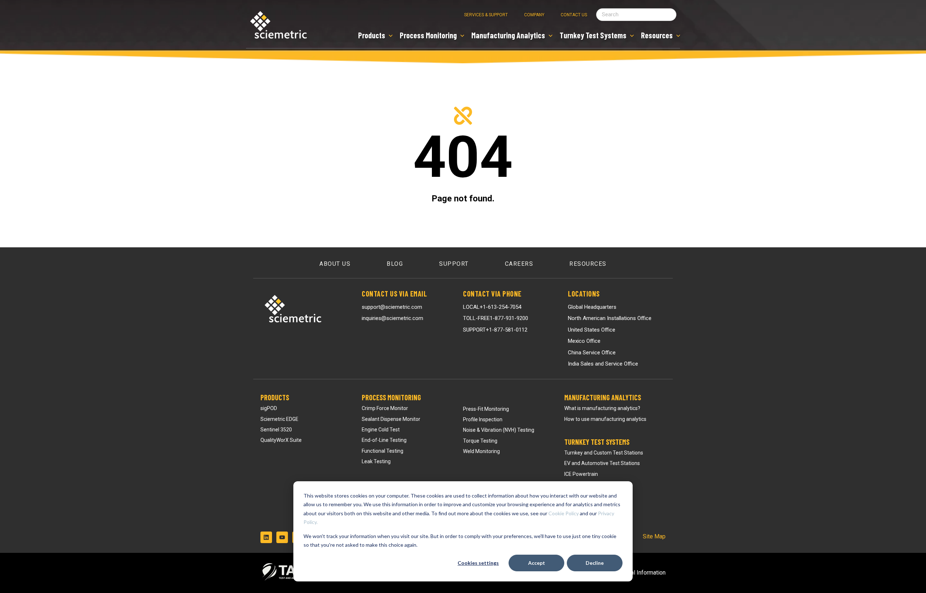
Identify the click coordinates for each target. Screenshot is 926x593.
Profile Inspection (482, 419)
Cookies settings (478, 563)
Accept (536, 563)
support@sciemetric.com (392, 307)
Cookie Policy (563, 513)
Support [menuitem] (454, 263)
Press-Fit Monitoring (486, 409)
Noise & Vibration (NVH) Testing (498, 430)
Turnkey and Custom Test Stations (603, 453)
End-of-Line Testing (384, 440)
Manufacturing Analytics (602, 397)
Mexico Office (584, 341)
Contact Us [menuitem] (574, 14)
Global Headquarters (592, 307)
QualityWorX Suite (281, 440)
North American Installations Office (609, 318)
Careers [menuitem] (519, 263)
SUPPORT (495, 330)
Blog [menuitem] (395, 263)
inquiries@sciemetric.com (392, 318)
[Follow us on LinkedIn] (266, 537)
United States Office (591, 330)
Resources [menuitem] (588, 263)
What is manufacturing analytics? (602, 408)
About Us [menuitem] (335, 263)
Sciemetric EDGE (279, 419)
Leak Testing (376, 461)
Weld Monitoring (481, 451)
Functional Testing (382, 451)
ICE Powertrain (581, 474)
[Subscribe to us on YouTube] (282, 537)
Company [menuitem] (534, 14)
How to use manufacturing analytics (605, 419)
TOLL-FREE (495, 318)
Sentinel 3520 (276, 429)
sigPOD (268, 408)
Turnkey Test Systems (596, 442)
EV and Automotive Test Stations (602, 463)
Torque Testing (480, 441)
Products (274, 397)
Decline (595, 563)
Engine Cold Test (381, 429)
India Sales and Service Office (603, 364)
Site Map (654, 536)
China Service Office (592, 352)
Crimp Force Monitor (385, 408)
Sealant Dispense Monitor (391, 419)
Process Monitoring (391, 397)
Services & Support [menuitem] (486, 14)
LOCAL (492, 307)
